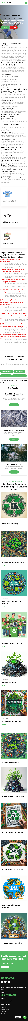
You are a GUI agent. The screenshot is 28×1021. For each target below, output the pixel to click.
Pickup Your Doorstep (10, 222)
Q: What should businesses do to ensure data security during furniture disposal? (13, 315)
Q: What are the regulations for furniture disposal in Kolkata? (13, 281)
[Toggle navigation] (26, 3)
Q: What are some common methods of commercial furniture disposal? (13, 325)
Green (6, 2)
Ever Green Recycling (10, 523)
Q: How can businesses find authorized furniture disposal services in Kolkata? (13, 335)
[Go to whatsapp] (25, 1017)
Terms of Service (5, 1009)
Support (3, 1013)
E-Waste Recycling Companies (13, 562)
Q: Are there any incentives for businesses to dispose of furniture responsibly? (11, 302)
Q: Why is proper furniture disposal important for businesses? (12, 270)
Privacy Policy (4, 1007)
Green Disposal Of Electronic (12, 869)
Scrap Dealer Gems (6, 371)
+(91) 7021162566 (8, 963)
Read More (14, 404)
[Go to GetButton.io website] (25, 1019)
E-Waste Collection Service (12, 643)
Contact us (3, 1011)
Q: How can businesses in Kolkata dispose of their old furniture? (11, 291)
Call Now (5, 27)
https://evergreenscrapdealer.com (13, 84)
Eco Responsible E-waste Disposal (11, 906)
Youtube (14, 27)
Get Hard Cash (8, 243)
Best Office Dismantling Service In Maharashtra (14, 395)
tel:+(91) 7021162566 (8, 995)
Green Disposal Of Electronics (13, 796)
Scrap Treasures (6, 375)
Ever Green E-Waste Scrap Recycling (11, 602)
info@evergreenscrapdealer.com (11, 85)
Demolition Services (14, 464)
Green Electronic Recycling (12, 943)
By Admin (5, 521)
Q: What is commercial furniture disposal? (10, 260)
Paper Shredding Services (14, 430)
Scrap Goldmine (19, 371)
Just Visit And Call (9, 201)
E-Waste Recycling (9, 682)
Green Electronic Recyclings (12, 832)
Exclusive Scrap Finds (19, 375)
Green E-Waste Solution (10, 762)
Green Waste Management (11, 721)
